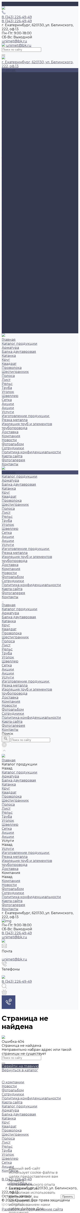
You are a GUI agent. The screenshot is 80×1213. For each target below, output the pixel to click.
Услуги (8, 275)
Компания (11, 299)
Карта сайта (12, 187)
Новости (9, 171)
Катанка (9, 86)
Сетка (7, 130)
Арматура (10, 78)
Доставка (10, 163)
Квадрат (9, 94)
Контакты (10, 327)
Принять (67, 1196)
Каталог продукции (19, 207)
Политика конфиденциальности (31, 183)
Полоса (8, 106)
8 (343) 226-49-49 (17, 933)
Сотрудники (13, 179)
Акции (8, 134)
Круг (6, 90)
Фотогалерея (13, 323)
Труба (7, 118)
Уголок (8, 122)
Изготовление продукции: (26, 146)
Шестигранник (15, 102)
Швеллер (10, 126)
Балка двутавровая (19, 82)
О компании (13, 1082)
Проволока (12, 98)
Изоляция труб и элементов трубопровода (27, 156)
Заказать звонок (16, 331)
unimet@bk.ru (14, 41)
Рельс (7, 114)
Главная (9, 203)
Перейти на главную (20, 1066)
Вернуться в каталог (20, 1070)
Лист (6, 110)
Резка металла (15, 150)
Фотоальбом (13, 175)
